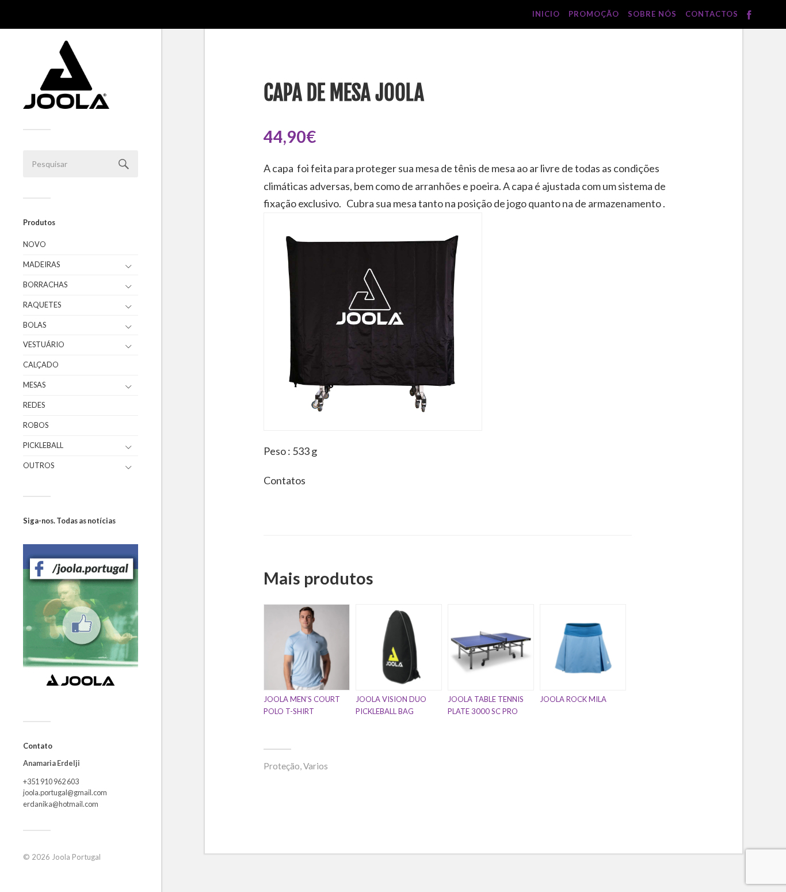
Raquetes (42, 304)
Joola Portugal (76, 856)
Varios (315, 766)
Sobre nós (652, 13)
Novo (34, 244)
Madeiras (41, 264)
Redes (34, 404)
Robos (35, 425)
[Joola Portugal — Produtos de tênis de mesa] (66, 74)
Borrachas (45, 284)
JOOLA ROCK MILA (573, 699)
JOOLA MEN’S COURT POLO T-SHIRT (302, 705)
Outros (38, 465)
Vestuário (43, 344)
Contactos (711, 13)
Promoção (593, 13)
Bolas (34, 324)
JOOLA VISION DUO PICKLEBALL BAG (391, 705)
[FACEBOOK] (749, 15)
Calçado (41, 364)
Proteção (282, 766)
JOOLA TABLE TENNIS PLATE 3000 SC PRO (486, 705)
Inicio (546, 13)
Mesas (34, 384)
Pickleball (43, 445)
